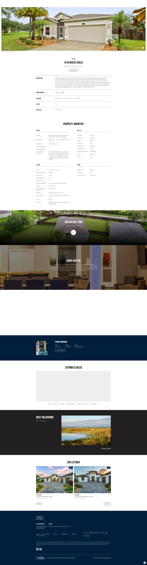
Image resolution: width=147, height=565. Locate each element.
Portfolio (55, 533)
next (8, 47)
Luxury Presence (70, 557)
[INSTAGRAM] (88, 533)
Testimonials (64, 533)
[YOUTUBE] (106, 533)
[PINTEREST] (91, 533)
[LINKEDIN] (94, 533)
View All (107, 503)
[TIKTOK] (97, 533)
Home (37, 533)
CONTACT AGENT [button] (60, 350)
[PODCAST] (100, 533)
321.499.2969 (68, 346)
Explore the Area (106, 448)
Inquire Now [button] (73, 70)
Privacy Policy (107, 557)
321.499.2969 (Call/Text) (41, 526)
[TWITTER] (103, 533)
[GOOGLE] (85, 536)
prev (5, 47)
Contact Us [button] (73, 274)
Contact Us (74, 533)
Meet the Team (45, 533)
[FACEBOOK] (85, 533)
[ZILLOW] (88, 536)
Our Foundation (40, 535)
